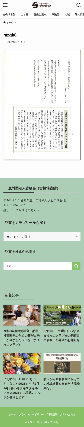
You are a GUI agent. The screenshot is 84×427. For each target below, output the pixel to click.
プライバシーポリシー (32, 414)
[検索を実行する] (76, 266)
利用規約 (52, 414)
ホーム (12, 414)
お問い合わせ (68, 414)
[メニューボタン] (5, 5)
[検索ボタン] (79, 5)
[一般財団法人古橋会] (42, 5)
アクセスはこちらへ (26, 210)
